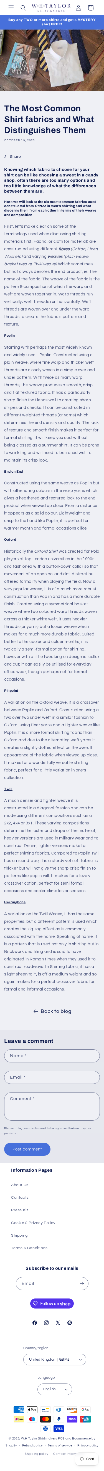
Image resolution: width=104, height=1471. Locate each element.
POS (61, 1438)
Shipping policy (36, 1453)
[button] (11, 8)
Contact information (68, 1453)
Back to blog (56, 1011)
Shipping (19, 1235)
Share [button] (15, 157)
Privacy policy (87, 1445)
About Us (20, 1185)
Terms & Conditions (29, 1248)
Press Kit (19, 1210)
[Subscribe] (82, 1283)
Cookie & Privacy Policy (33, 1223)
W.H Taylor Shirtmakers (39, 1438)
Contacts (20, 1198)
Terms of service (60, 1445)
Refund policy (32, 1445)
